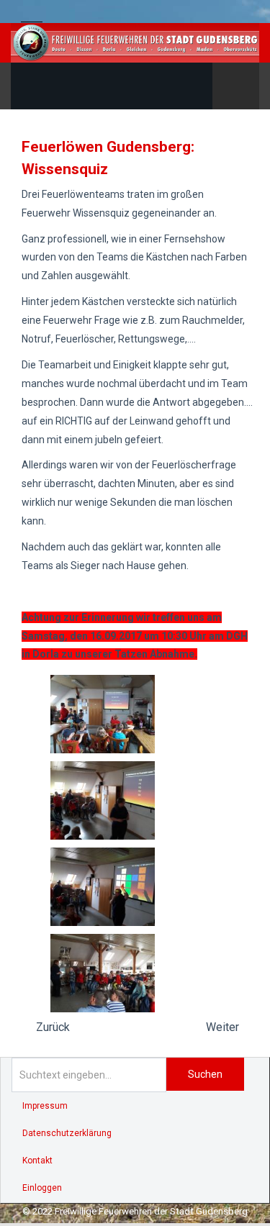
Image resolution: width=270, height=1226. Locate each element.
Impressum (45, 1106)
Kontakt (37, 1160)
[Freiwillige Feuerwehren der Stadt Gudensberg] (135, 43)
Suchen (205, 1074)
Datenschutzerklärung (67, 1133)
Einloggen (42, 1188)
